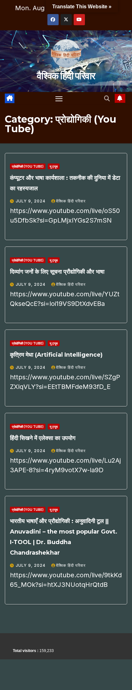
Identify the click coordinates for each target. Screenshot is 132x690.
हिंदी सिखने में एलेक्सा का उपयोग (42, 438)
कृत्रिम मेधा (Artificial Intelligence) (56, 354)
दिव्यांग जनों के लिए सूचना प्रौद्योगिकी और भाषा (57, 271)
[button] (107, 98)
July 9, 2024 (31, 201)
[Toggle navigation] (59, 98)
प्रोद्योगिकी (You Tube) (28, 166)
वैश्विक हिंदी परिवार (66, 76)
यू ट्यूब (54, 166)
